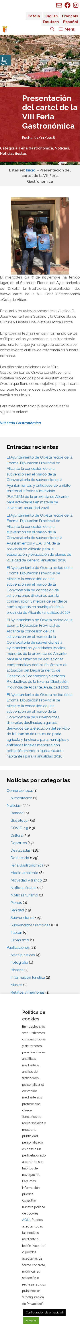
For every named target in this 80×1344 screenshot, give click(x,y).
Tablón (16, 932)
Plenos (16, 902)
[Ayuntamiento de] (5, 29)
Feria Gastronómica (36, 148)
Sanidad (17, 910)
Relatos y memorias (27, 992)
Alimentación (21, 798)
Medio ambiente (24, 873)
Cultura (16, 835)
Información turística (27, 977)
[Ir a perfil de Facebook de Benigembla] (67, 5)
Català (33, 16)
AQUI (26, 1220)
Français (70, 16)
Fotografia (19, 962)
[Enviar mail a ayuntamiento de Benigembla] (59, 5)
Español (70, 22)
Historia (16, 970)
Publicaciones (18, 947)
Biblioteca (18, 820)
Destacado (19, 858)
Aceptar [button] (31, 1320)
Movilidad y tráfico (26, 880)
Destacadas (20, 850)
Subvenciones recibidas (30, 925)
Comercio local (20, 790)
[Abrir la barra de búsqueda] (52, 29)
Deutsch (51, 22)
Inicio (30, 170)
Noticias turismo (24, 895)
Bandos (16, 813)
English (51, 16)
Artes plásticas (22, 955)
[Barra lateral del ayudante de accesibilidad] (5, 60)
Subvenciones (22, 917)
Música (16, 985)
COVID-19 (19, 828)
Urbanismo (19, 940)
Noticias (62, 148)
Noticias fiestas (13, 153)
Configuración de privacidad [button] (44, 1312)
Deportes (18, 843)
